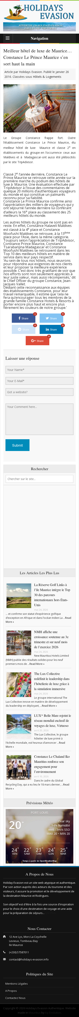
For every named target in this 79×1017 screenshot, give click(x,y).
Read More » (36, 664)
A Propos (11, 991)
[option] (39, 26)
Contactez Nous (15, 998)
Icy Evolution (53, 1012)
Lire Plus (50, 913)
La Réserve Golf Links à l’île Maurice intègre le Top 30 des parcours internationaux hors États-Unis (52, 594)
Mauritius (35, 1012)
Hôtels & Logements (47, 77)
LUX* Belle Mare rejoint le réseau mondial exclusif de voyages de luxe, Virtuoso (52, 720)
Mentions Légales (16, 983)
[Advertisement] (39, 527)
